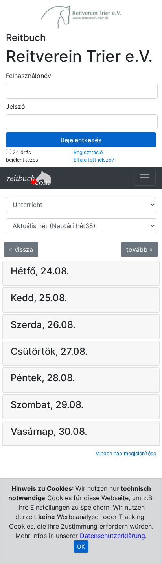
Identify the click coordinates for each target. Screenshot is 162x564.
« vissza (21, 249)
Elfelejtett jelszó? (94, 160)
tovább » (139, 249)
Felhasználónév (28, 76)
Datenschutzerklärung (112, 536)
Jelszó (15, 106)
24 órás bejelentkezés (22, 156)
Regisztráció (88, 152)
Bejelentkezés (81, 140)
